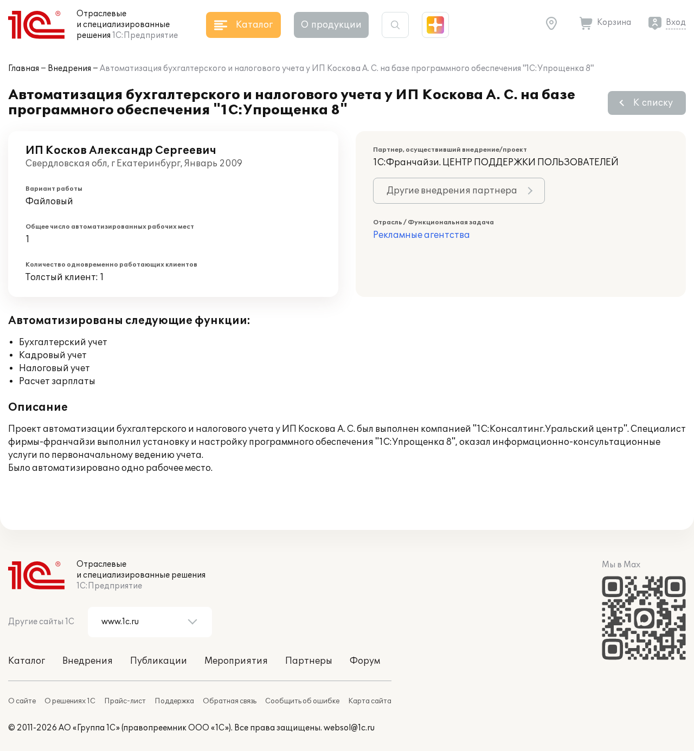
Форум (365, 661)
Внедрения (69, 68)
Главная (23, 68)
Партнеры (308, 661)
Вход (676, 22)
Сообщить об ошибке (302, 701)
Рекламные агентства (421, 235)
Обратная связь (229, 701)
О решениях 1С (69, 701)
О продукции (331, 25)
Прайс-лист (125, 701)
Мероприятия (236, 661)
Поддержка (174, 701)
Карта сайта (369, 701)
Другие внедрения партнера (452, 190)
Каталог (26, 661)
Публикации (158, 661)
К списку (653, 103)
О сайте (22, 701)
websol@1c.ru (349, 728)
